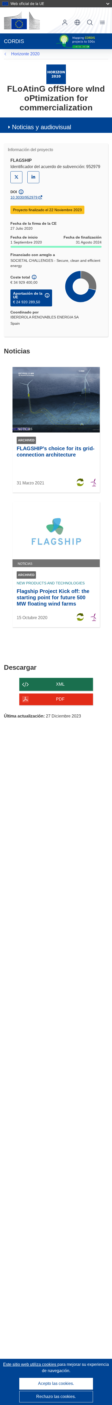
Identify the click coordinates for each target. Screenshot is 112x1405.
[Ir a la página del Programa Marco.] (56, 74)
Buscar (90, 22)
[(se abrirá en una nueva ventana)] (22, 20)
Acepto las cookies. (56, 1383)
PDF (60, 699)
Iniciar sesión (65, 22)
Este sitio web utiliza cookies (30, 1364)
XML (60, 684)
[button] (77, 22)
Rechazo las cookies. (56, 1396)
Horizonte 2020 (25, 54)
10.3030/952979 (24, 197)
